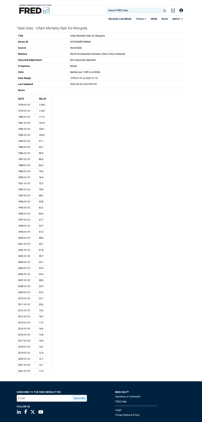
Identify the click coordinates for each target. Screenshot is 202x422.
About (176, 19)
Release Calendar (120, 19)
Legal (118, 410)
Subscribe (79, 398)
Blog (165, 19)
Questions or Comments (127, 396)
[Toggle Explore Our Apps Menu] (173, 10)
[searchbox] (134, 10)
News (154, 19)
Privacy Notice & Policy (127, 415)
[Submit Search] (164, 10)
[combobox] (134, 10)
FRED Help (121, 401)
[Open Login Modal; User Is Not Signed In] (181, 10)
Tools (140, 19)
